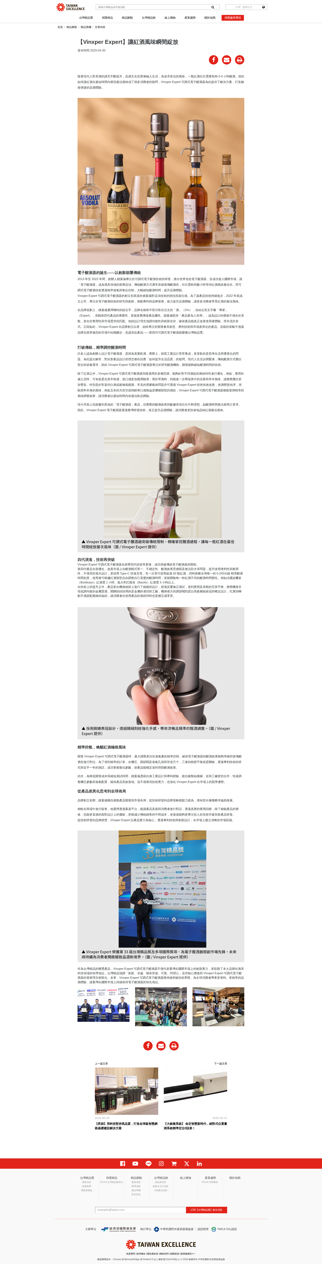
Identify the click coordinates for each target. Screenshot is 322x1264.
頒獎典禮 (86, 1186)
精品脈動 (127, 17)
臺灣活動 (136, 1186)
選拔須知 (86, 1182)
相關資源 (174, 1253)
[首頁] (71, 7)
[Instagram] (161, 1163)
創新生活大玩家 (160, 1186)
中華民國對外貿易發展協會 (176, 1229)
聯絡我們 (164, 1253)
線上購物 (170, 17)
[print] (239, 60)
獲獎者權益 (86, 1190)
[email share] (226, 60)
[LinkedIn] (199, 1163)
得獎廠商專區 (233, 17)
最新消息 (136, 1182)
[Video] (135, 1163)
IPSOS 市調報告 (210, 1182)
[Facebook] (122, 1163)
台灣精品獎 (86, 17)
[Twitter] (187, 1163)
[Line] (148, 1163)
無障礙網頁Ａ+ (188, 1253)
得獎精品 (107, 17)
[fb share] (213, 60)
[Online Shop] (173, 1163)
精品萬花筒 (160, 1182)
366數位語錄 (160, 1190)
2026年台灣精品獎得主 (111, 1182)
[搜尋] (212, 7)
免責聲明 (130, 1253)
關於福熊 (209, 17)
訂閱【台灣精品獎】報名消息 (206, 1209)
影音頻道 (136, 1194)
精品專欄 (86, 27)
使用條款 (141, 1253)
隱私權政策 (152, 1253)
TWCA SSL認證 (227, 1229)
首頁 (60, 27)
